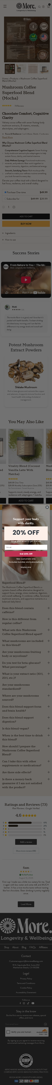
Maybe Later (26, 567)
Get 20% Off (26, 553)
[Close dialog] (47, 507)
